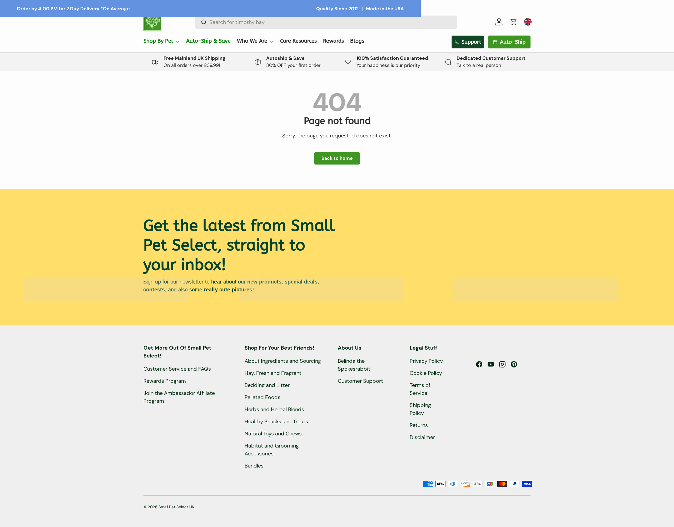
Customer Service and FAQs (177, 368)
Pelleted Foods (262, 397)
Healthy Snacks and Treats (276, 421)
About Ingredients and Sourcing (283, 360)
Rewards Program (164, 380)
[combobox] (326, 22)
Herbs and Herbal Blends (274, 409)
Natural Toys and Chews (273, 433)
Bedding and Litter (267, 385)
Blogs (357, 41)
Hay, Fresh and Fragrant (273, 373)
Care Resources (298, 41)
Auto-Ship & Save (208, 41)
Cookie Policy (426, 373)
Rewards (333, 41)
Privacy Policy (426, 360)
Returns (419, 425)
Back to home (337, 158)
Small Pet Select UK (176, 507)
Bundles (254, 465)
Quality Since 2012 (337, 9)
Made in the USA (385, 9)
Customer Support (360, 380)
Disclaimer (422, 437)
